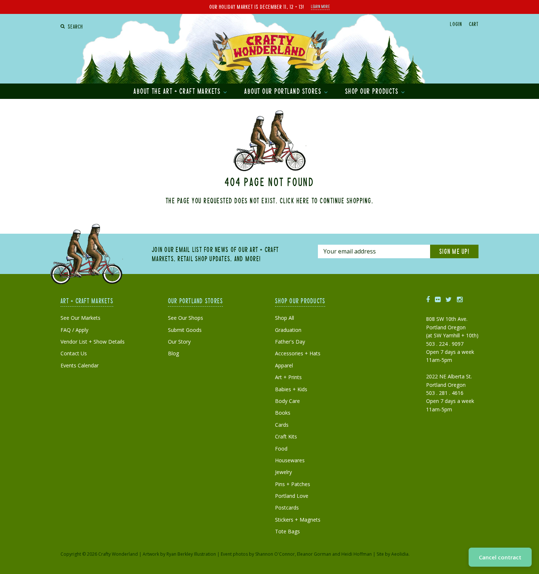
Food (281, 448)
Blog (173, 353)
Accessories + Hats (297, 353)
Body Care (287, 400)
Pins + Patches (292, 484)
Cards (282, 424)
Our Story (179, 341)
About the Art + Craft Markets (178, 91)
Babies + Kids (291, 389)
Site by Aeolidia (392, 554)
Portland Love (291, 495)
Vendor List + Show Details (92, 341)
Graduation (288, 329)
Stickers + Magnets (297, 519)
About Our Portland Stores (283, 91)
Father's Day (290, 341)
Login (456, 24)
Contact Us (73, 353)
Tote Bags (287, 531)
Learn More (320, 6)
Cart (473, 24)
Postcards (287, 507)
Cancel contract (500, 557)
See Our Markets (80, 317)
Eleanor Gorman (314, 554)
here (302, 200)
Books (282, 412)
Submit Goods (185, 329)
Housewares (290, 460)
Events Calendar (79, 365)
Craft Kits (286, 436)
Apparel (284, 365)
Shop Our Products (372, 91)
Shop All (284, 317)
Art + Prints (288, 377)
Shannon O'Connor (275, 554)
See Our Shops (185, 317)
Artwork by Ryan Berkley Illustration (179, 554)
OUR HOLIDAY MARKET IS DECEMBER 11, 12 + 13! (256, 6)
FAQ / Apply (74, 329)
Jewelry (283, 472)
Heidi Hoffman (356, 554)
